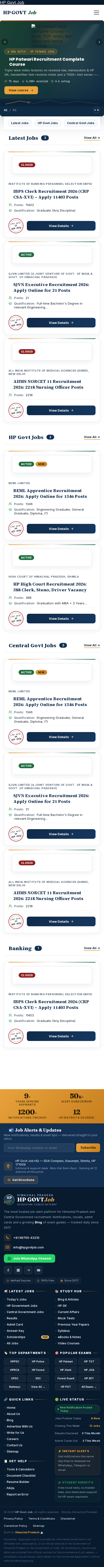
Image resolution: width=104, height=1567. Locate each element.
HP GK (62, 1305)
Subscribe (88, 1147)
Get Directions (23, 1180)
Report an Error (18, 1494)
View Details (59, 226)
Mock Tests (66, 1318)
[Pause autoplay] (96, 109)
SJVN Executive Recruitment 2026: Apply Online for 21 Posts (51, 287)
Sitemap (13, 1451)
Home (11, 1407)
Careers (13, 1439)
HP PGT (66, 1386)
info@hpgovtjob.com (28, 1247)
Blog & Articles (68, 1299)
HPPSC (14, 1361)
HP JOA (89, 1370)
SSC (38, 1378)
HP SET (89, 1378)
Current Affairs (68, 1312)
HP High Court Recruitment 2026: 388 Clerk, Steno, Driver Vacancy (50, 587)
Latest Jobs (20, 123)
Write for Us (15, 1432)
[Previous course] (4, 42)
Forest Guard (66, 1378)
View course (18, 89)
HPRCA (14, 1370)
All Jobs (12, 1343)
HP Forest (38, 1370)
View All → (92, 138)
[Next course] (99, 42)
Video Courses (69, 1343)
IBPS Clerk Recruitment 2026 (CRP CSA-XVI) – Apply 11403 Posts (51, 194)
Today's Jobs (17, 1299)
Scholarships (27, 1337)
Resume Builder (18, 1482)
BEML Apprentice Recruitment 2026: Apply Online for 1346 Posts (50, 493)
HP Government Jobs (22, 1305)
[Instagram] (18, 1270)
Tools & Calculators (21, 1469)
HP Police (38, 1361)
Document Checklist (21, 1475)
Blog (10, 1420)
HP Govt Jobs (48, 123)
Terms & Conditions (42, 1518)
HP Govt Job (12, 2)
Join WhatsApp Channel (32, 1258)
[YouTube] (38, 1270)
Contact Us (14, 1445)
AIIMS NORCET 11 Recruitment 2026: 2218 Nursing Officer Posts (48, 384)
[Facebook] (8, 1270)
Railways (14, 1386)
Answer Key (15, 1331)
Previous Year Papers (73, 1324)
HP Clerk (65, 1370)
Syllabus (64, 1331)
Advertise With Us (20, 1426)
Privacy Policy (13, 1518)
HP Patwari (66, 1361)
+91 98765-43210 (26, 1238)
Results (12, 1318)
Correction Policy (15, 1525)
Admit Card (15, 1324)
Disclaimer (68, 1518)
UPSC (14, 1378)
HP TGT (89, 1361)
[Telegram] (28, 1270)
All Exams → (89, 1386)
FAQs (11, 1488)
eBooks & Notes (69, 1337)
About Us (13, 1414)
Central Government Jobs (25, 1312)
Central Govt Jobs (80, 123)
